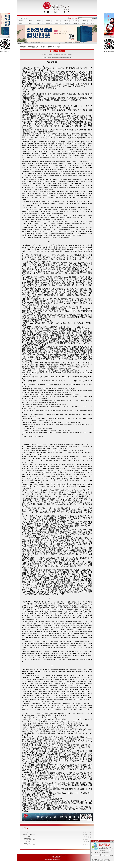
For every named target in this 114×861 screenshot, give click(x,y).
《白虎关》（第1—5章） (29, 833)
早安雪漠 (93, 852)
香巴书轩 (93, 23)
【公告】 (20, 43)
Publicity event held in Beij (103, 854)
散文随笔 (84, 21)
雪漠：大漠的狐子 (27, 836)
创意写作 (84, 23)
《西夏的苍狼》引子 (27, 843)
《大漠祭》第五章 (27, 838)
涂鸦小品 (48, 23)
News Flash (94, 854)
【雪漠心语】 (60, 43)
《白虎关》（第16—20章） (29, 839)
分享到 (43, 57)
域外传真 (75, 21)
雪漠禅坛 (21, 21)
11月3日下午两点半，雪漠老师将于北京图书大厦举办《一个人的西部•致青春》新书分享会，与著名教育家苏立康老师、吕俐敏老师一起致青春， (102, 849)
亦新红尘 (57, 21)
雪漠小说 (51, 47)
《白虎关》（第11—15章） (29, 845)
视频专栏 (21, 23)
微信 (46, 57)
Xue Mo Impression (95, 855)
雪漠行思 (39, 23)
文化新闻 (30, 21)
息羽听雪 (48, 21)
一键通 (48, 57)
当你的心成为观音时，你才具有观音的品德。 (75, 42)
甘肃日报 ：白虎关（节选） (29, 834)
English (93, 21)
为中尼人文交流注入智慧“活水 (102, 859)
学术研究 (66, 23)
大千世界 (75, 23)
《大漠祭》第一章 (27, 841)
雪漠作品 (39, 21)
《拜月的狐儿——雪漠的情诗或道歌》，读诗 (33, 42)
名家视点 (30, 23)
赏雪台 (43, 47)
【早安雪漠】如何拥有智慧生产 (103, 852)
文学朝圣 (57, 23)
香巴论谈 (66, 21)
